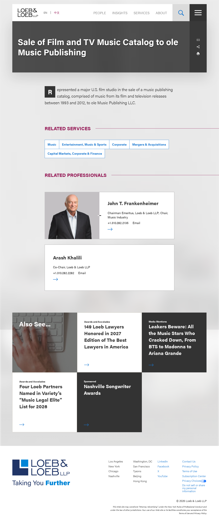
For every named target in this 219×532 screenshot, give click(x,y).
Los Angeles (115, 461)
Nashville (113, 476)
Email (136, 223)
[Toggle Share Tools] (198, 46)
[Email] (198, 40)
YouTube (163, 476)
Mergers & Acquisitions (149, 144)
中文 (57, 13)
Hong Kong (140, 481)
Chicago (113, 471)
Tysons (137, 471)
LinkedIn (163, 461)
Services (142, 12)
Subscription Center (194, 476)
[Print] (198, 53)
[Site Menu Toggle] (198, 12)
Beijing (137, 476)
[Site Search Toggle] (181, 12)
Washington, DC (142, 461)
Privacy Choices (191, 481)
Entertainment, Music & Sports (84, 144)
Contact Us (188, 461)
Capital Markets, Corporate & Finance (75, 153)
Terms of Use (189, 471)
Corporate (119, 144)
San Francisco (141, 466)
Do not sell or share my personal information (193, 488)
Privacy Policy (190, 466)
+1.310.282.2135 (118, 223)
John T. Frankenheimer (133, 203)
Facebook (163, 466)
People (99, 12)
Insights (119, 12)
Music (52, 144)
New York (114, 466)
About (161, 12)
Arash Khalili (67, 257)
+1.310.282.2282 (63, 273)
